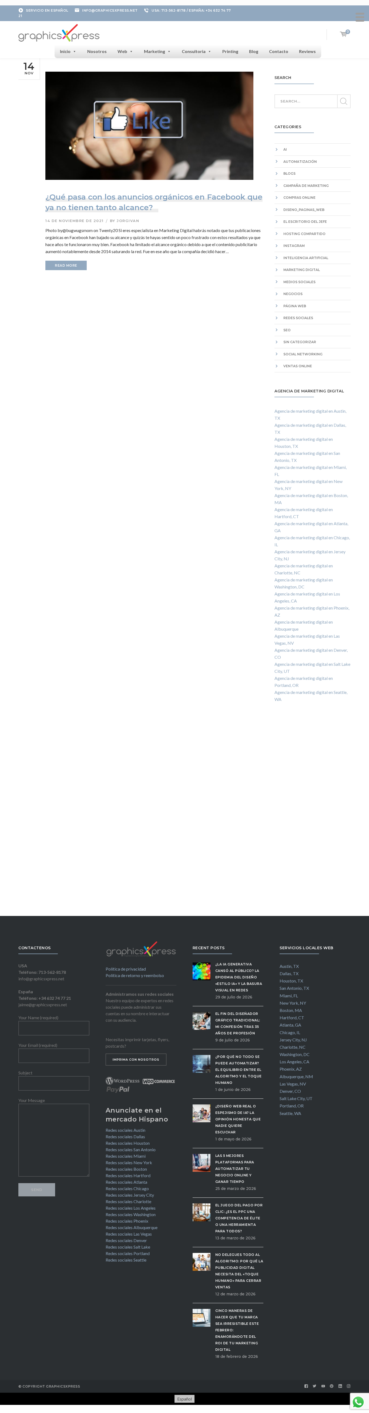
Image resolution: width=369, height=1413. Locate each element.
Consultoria (194, 51)
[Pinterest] (332, 1386)
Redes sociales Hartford (128, 1175)
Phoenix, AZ (291, 1068)
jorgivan (128, 221)
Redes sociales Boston (126, 1169)
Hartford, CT (292, 1017)
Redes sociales (298, 318)
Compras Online (299, 198)
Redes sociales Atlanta (126, 1181)
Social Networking (303, 354)
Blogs (289, 173)
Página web (294, 306)
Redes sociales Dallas (125, 1136)
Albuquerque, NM (296, 1076)
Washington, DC (295, 1054)
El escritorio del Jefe (305, 222)
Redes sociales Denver (126, 1240)
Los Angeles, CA (294, 1061)
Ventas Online (297, 366)
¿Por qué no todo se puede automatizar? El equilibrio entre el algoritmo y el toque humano (238, 1070)
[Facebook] (306, 1386)
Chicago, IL (290, 1032)
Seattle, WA (290, 1113)
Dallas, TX (289, 973)
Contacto (278, 51)
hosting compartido (304, 234)
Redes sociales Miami (126, 1156)
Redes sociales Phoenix (127, 1220)
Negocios (293, 294)
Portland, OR (292, 1105)
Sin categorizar (299, 342)
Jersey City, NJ (293, 1039)
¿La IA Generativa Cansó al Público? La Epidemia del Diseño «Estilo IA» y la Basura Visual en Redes (238, 977)
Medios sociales (299, 282)
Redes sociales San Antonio (131, 1149)
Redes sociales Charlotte (128, 1201)
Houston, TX (291, 980)
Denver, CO (290, 1091)
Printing (230, 51)
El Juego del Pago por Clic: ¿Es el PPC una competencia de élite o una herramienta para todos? (239, 1218)
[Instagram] (349, 1386)
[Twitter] (315, 1386)
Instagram (294, 246)
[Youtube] (323, 1386)
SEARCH (343, 101)
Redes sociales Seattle (126, 1259)
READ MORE (66, 265)
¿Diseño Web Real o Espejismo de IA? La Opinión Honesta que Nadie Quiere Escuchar (238, 1119)
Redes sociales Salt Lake (128, 1246)
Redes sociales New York (129, 1162)
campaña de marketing (306, 186)
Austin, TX (289, 966)
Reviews (307, 51)
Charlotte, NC (293, 1047)
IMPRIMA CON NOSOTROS (136, 1059)
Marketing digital (301, 270)
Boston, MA (291, 1010)
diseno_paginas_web (303, 210)
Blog (253, 51)
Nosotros (97, 51)
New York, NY (293, 1002)
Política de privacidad (126, 968)
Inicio (65, 51)
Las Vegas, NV (293, 1083)
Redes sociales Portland (128, 1253)
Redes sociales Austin (125, 1130)
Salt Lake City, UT (296, 1098)
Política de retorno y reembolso (135, 975)
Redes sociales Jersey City (130, 1194)
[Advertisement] (312, 814)
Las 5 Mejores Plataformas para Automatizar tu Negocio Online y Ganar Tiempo (234, 1169)
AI (285, 149)
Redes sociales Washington (131, 1214)
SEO (287, 330)
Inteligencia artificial (305, 258)
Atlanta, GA (290, 1024)
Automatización (300, 162)
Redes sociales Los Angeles (131, 1207)
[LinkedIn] (340, 1386)
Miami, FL (289, 995)
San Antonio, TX (294, 988)
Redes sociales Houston (128, 1143)
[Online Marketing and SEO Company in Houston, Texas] (58, 32)
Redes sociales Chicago (127, 1188)
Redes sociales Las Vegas (129, 1233)
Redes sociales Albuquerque (131, 1227)
